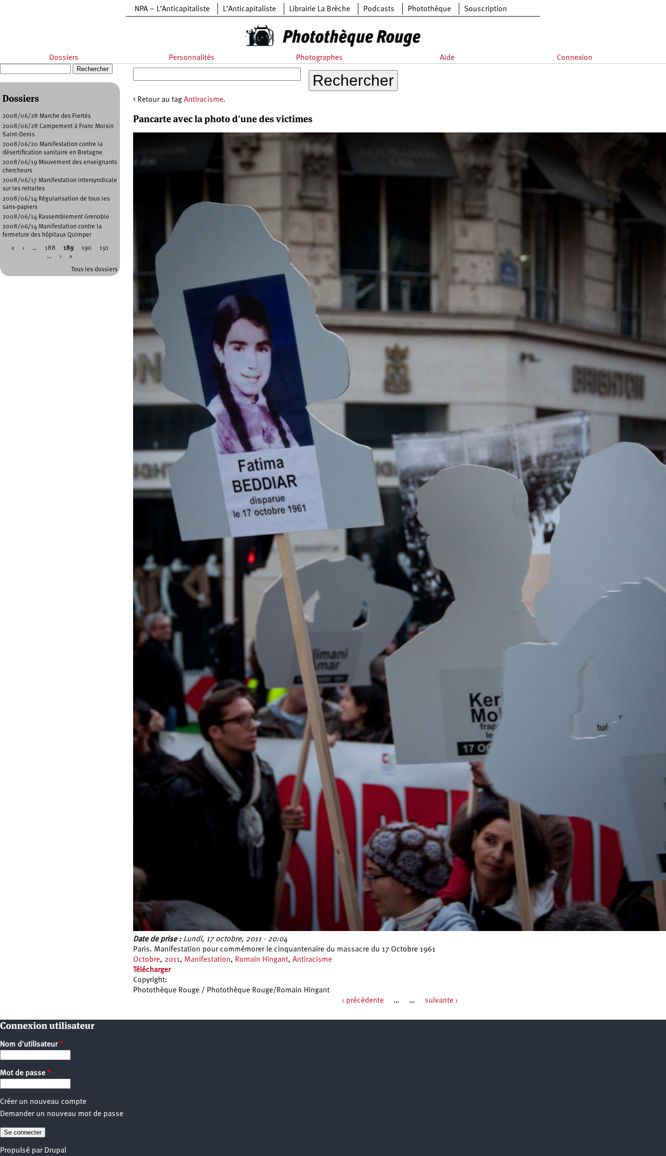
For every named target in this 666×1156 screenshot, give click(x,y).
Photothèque (429, 9)
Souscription (485, 9)
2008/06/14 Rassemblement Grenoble (55, 217)
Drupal (55, 1151)
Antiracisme (312, 960)
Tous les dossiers (94, 269)
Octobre (146, 960)
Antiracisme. (205, 100)
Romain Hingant (261, 960)
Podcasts (378, 9)
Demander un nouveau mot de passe (61, 1114)
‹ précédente (363, 1001)
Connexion (574, 58)
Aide (447, 58)
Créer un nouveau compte (43, 1102)
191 (104, 248)
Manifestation (207, 960)
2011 (172, 960)
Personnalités (192, 58)
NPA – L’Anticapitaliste (172, 9)
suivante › (441, 1001)
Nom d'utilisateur (31, 1044)
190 (86, 248)
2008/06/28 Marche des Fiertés (46, 116)
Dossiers (63, 58)
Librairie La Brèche (319, 9)
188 (50, 248)
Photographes (319, 58)
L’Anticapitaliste (249, 9)
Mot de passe (25, 1073)
